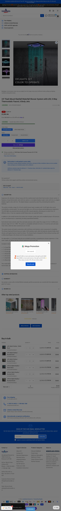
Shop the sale (30, 264)
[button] (30, 509)
